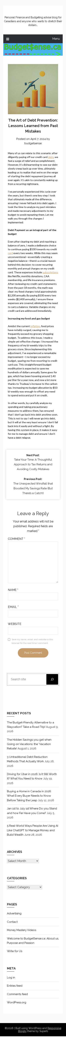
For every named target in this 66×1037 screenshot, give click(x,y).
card (10, 253)
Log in (11, 977)
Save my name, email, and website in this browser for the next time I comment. (32, 641)
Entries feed (14, 985)
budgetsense (33, 143)
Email (13, 607)
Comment (16, 539)
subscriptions (50, 272)
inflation (35, 326)
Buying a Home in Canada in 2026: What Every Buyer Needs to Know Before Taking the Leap (29, 796)
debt (51, 157)
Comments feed (17, 994)
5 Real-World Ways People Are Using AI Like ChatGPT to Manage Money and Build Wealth (32, 830)
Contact (12, 922)
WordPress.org (16, 1002)
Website (14, 624)
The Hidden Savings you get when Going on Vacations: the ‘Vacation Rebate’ (29, 744)
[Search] (52, 679)
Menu (56, 38)
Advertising (14, 913)
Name (13, 590)
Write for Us (14, 951)
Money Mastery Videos (21, 930)
